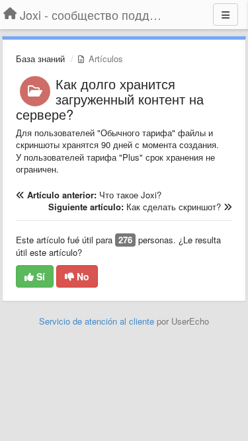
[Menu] (225, 14)
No (81, 276)
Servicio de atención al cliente (98, 321)
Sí (39, 276)
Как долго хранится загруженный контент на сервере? (110, 99)
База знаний (40, 58)
